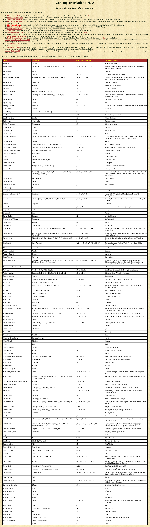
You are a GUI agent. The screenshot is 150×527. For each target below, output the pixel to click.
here (89, 16)
